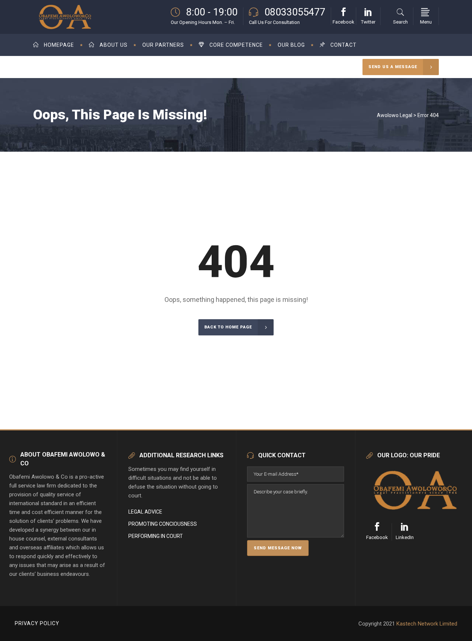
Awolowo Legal (394, 115)
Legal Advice (145, 512)
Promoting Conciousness (162, 524)
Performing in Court (155, 536)
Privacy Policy (37, 623)
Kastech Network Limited (426, 623)
